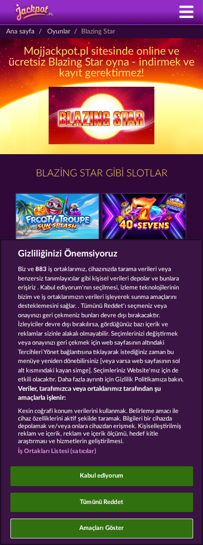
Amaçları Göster (101, 528)
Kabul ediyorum (101, 476)
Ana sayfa (20, 31)
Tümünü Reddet (101, 502)
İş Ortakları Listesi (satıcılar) (57, 451)
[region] (101, 392)
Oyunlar (58, 31)
